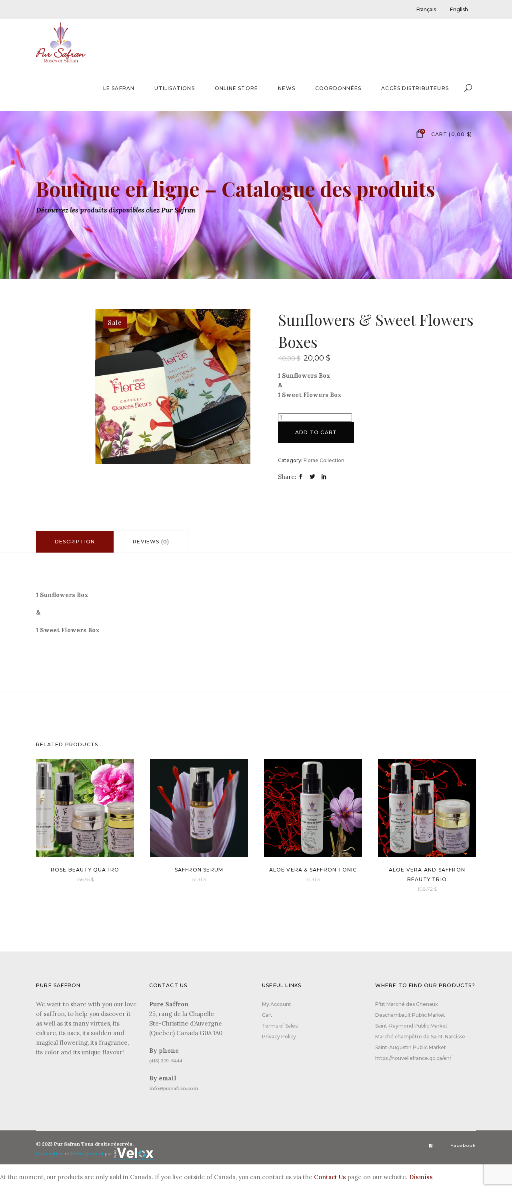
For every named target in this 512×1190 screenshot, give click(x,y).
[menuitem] (426, 9)
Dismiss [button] (421, 1177)
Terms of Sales (280, 1026)
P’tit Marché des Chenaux (406, 1004)
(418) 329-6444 (165, 1061)
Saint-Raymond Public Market (411, 1026)
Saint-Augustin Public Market (410, 1047)
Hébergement (87, 1154)
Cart (267, 1015)
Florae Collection (324, 460)
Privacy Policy (279, 1037)
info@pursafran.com (173, 1088)
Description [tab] (75, 542)
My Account (276, 1004)
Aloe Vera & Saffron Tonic (313, 870)
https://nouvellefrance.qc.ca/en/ (413, 1058)
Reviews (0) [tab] (151, 542)
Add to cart (316, 432)
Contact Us (330, 1177)
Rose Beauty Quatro (85, 870)
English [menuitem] (459, 9)
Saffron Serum (199, 870)
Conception (50, 1154)
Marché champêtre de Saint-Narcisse (420, 1037)
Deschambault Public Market (410, 1015)
